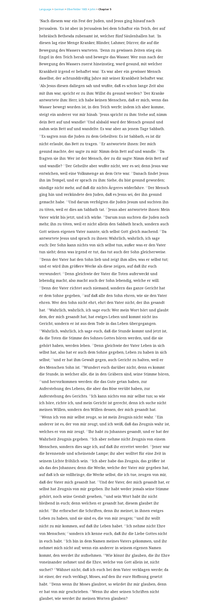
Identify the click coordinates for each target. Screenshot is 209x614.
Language (45, 9)
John (93, 9)
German (59, 9)
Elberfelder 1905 (77, 9)
